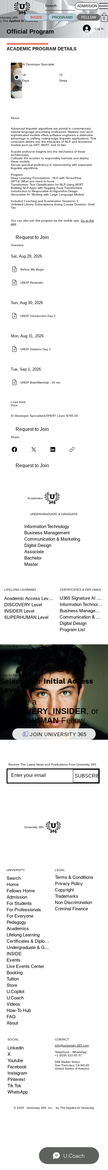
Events (13, 960)
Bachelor (33, 557)
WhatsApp (18, 1091)
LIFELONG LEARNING (20, 589)
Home (13, 884)
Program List (72, 629)
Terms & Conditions (74, 877)
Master (31, 564)
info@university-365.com (72, 1045)
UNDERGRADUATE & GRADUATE (54, 514)
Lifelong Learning (23, 934)
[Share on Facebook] (14, 449)
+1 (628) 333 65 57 (68, 1055)
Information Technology (46, 526)
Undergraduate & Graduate (28, 947)
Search (14, 878)
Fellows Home (21, 890)
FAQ (11, 1016)
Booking (14, 972)
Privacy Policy (69, 883)
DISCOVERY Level (23, 604)
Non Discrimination (73, 902)
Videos (13, 1004)
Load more (18, 402)
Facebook (17, 1066)
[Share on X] (33, 449)
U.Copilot (15, 991)
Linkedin (16, 1047)
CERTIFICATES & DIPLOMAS (80, 589)
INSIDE (14, 953)
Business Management (81, 610)
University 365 (34, 827)
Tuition (13, 978)
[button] (104, 17)
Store (12, 985)
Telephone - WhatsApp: (71, 1052)
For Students (19, 903)
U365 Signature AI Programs (81, 598)
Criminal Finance (71, 908)
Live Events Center (25, 966)
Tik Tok (14, 1085)
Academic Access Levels (28, 598)
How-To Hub (19, 1010)
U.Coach (15, 997)
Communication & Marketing (81, 616)
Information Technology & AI (81, 604)
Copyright (64, 889)
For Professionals (24, 909)
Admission (17, 897)
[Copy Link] (72, 449)
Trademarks (66, 896)
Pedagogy (16, 922)
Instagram (17, 1073)
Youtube (15, 1060)
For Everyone (20, 915)
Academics (35, 498)
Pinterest (16, 1079)
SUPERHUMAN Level (26, 617)
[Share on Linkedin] (52, 449)
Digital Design (73, 623)
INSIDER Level (19, 610)
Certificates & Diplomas (28, 941)
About (12, 1022)
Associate (34, 551)
